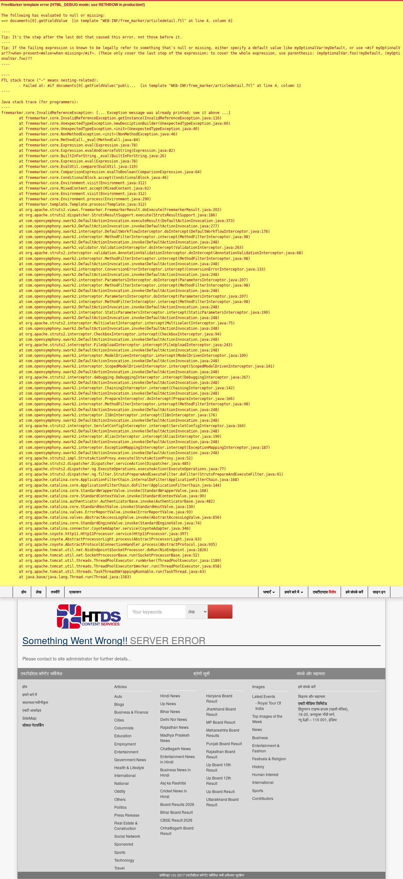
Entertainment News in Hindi (177, 759)
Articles (120, 686)
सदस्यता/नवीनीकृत (35, 702)
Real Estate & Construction (126, 825)
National (121, 783)
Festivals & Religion (269, 758)
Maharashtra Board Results (222, 732)
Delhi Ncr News (173, 719)
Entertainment (126, 751)
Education (123, 735)
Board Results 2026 (177, 804)
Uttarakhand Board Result (222, 801)
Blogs (119, 704)
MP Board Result (220, 722)
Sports (119, 852)
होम (23, 592)
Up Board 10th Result (218, 767)
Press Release (126, 815)
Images (258, 686)
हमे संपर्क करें (354, 592)
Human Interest (265, 774)
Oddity (119, 791)
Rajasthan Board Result (220, 754)
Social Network (127, 836)
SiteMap (29, 718)
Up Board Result (220, 791)
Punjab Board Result (224, 743)
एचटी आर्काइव (31, 710)
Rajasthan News (174, 727)
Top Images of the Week (267, 718)
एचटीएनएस (324, 592)
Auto (118, 696)
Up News (168, 703)
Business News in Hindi (175, 772)
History (258, 766)
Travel (119, 867)
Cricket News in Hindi (173, 793)
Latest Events (263, 696)
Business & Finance (131, 712)
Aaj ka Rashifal (173, 782)
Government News (130, 759)
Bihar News (170, 711)
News (257, 729)
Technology (124, 860)
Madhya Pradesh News (175, 737)
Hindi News (170, 695)
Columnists (123, 727)
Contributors (262, 798)
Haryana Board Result (219, 698)
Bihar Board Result (176, 812)
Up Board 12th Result (218, 780)
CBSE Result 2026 (176, 820)
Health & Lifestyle (129, 767)
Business (260, 737)
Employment (125, 743)
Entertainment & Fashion (266, 748)
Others (120, 799)
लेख (38, 592)
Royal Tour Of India (268, 705)
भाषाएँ (267, 592)
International (125, 775)
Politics (120, 807)
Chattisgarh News (175, 748)
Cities (119, 719)
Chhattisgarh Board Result (177, 830)
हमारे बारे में (292, 592)
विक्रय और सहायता (311, 696)
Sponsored (123, 844)
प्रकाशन (75, 592)
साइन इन (379, 592)
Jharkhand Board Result (221, 711)
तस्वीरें (55, 592)
